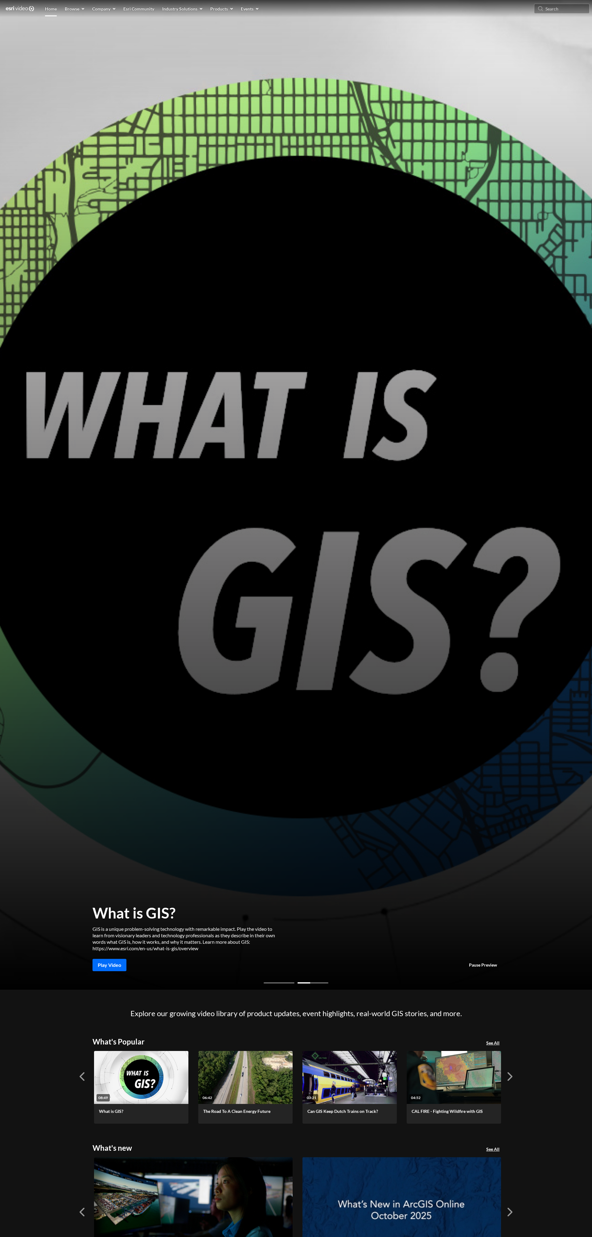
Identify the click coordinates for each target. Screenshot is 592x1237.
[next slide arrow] (510, 1076)
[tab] (279, 983)
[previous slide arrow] (82, 1076)
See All (493, 1042)
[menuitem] (51, 9)
